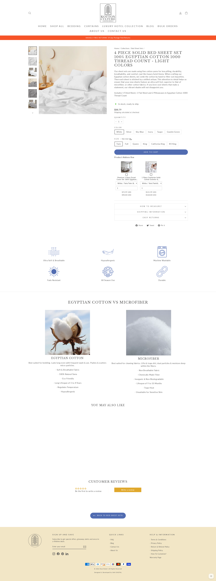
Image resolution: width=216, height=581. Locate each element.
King (145, 144)
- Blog (111, 543)
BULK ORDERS (168, 26)
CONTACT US (117, 31)
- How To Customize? (158, 554)
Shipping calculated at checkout (126, 112)
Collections (125, 48)
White (119, 132)
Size (121, 139)
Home (116, 48)
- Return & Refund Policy (159, 547)
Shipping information (151, 212)
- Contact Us (114, 547)
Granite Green (173, 132)
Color (118, 127)
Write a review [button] (127, 490)
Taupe (160, 132)
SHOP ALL (57, 26)
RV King (172, 144)
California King (158, 144)
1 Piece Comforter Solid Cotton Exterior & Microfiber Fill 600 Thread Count (151, 180)
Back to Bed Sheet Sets (109, 515)
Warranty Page (155, 557)
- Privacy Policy (156, 543)
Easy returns (151, 217)
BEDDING (74, 26)
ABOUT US (97, 31)
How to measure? (151, 206)
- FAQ (111, 540)
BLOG (150, 26)
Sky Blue (140, 132)
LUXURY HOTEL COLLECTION (122, 26)
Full (126, 144)
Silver (129, 132)
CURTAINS (91, 26)
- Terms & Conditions (158, 540)
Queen (136, 144)
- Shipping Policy (156, 550)
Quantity (120, 117)
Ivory (150, 132)
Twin (118, 144)
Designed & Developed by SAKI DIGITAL (108, 572)
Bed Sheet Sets (137, 48)
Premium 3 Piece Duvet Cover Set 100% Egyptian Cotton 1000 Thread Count (126, 179)
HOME (42, 26)
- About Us (113, 550)
